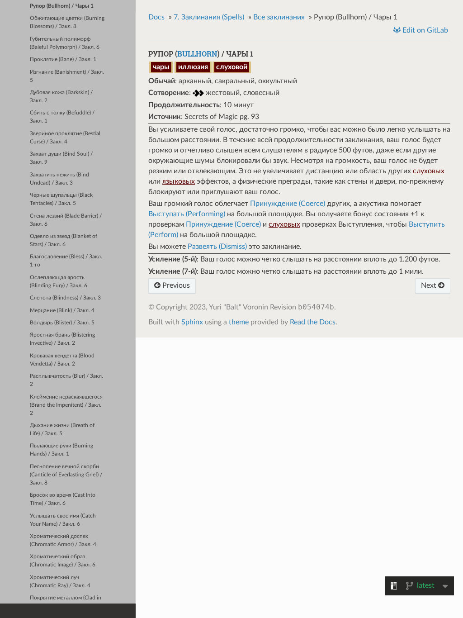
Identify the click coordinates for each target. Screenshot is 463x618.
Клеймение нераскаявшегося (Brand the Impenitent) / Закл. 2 (66, 405)
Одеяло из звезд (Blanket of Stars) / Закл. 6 (63, 240)
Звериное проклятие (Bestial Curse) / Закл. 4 (65, 137)
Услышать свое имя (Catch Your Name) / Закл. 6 (63, 520)
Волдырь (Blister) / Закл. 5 (62, 322)
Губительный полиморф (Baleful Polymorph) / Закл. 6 (64, 43)
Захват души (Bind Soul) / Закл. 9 (61, 158)
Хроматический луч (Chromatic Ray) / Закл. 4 (60, 581)
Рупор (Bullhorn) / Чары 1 (62, 6)
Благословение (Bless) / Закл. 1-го (66, 260)
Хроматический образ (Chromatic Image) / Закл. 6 (62, 560)
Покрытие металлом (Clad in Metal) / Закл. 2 (65, 601)
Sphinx (192, 322)
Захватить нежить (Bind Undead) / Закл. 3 (59, 178)
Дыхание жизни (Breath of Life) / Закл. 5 (62, 429)
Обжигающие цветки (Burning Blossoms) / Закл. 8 (67, 22)
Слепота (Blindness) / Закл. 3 (65, 297)
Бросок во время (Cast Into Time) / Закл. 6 (62, 499)
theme (239, 322)
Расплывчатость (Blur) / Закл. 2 (66, 380)
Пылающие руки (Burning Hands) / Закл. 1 (61, 449)
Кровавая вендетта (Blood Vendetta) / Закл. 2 (62, 359)
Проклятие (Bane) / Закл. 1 (63, 59)
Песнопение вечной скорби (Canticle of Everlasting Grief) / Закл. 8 (66, 474)
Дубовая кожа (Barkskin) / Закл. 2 (61, 96)
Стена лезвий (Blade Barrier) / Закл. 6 (66, 220)
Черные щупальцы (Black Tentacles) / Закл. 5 (61, 199)
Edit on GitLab (424, 30)
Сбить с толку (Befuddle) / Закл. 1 (62, 117)
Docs (156, 17)
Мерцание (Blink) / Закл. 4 (62, 310)
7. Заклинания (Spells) (209, 17)
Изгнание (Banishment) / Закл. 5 (67, 76)
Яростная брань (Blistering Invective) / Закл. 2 (62, 339)
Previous (175, 285)
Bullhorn (197, 53)
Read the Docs (312, 322)
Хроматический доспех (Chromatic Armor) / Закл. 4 (63, 540)
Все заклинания (279, 17)
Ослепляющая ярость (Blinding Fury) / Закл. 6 (58, 281)
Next (429, 285)
